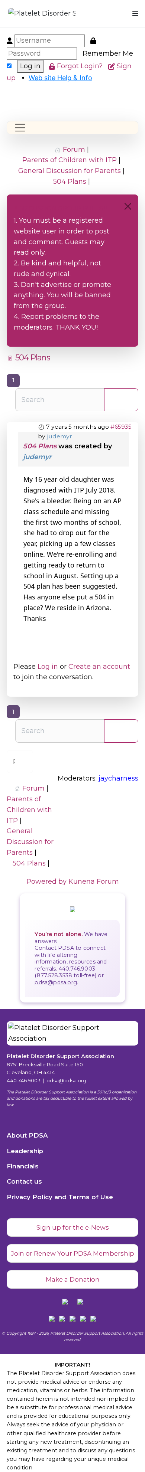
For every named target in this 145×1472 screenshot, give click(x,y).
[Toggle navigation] (20, 127)
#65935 (121, 426)
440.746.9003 (24, 1080)
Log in (30, 66)
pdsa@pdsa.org (56, 982)
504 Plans (40, 446)
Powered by (46, 881)
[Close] (128, 206)
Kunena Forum (93, 881)
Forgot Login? (80, 66)
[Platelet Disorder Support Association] (32, 13)
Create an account (99, 667)
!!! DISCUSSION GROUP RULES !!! (60, 208)
